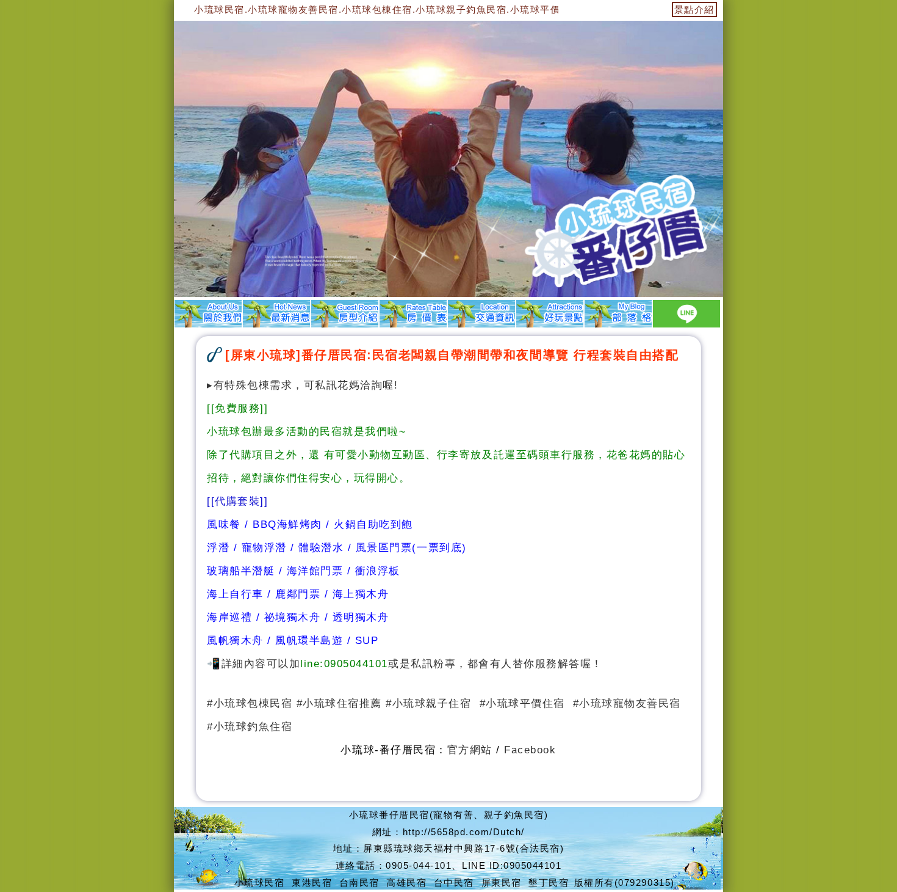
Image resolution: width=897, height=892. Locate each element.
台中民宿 (454, 882)
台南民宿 (359, 882)
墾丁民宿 (548, 882)
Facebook (530, 750)
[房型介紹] (344, 313)
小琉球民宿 (259, 882)
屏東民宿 (501, 882)
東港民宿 (312, 882)
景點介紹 (694, 9)
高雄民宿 (406, 882)
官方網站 (469, 750)
